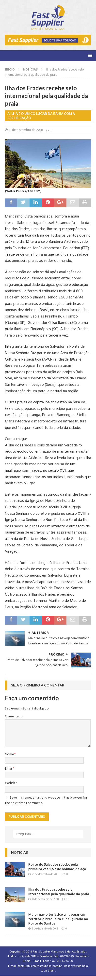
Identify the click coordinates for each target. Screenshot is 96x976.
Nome (9, 754)
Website (11, 783)
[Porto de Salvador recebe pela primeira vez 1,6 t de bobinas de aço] (15, 869)
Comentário (14, 716)
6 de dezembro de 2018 (45, 929)
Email (9, 769)
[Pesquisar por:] (48, 834)
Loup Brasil (47, 970)
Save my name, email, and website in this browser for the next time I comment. (46, 800)
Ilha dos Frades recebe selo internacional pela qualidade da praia (58, 891)
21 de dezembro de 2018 (45, 874)
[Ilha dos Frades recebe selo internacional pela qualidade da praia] (15, 894)
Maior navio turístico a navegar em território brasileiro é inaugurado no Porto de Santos (58, 918)
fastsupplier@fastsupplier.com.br (40, 966)
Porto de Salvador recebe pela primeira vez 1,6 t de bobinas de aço (57, 866)
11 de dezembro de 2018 (26, 130)
